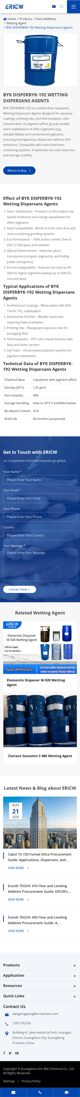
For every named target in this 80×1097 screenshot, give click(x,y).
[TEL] (40, 1093)
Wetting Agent (16, 23)
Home (11, 19)
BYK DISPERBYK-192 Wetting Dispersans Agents (40, 27)
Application (13, 975)
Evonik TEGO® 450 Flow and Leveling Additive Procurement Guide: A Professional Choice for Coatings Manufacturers (37, 920)
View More (19, 868)
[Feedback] (67, 1093)
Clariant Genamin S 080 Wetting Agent (40, 756)
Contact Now (20, 589)
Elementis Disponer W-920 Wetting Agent (36, 682)
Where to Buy (19, 171)
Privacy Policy (31, 1081)
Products (25, 19)
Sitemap (9, 1081)
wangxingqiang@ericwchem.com (35, 1014)
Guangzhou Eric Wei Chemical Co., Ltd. (47, 1069)
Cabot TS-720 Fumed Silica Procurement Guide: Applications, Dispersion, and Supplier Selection (39, 857)
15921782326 (21, 1023)
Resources (12, 985)
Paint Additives (46, 19)
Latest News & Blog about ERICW (40, 788)
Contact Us (14, 1006)
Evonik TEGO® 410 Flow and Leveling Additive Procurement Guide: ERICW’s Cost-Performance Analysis (38, 889)
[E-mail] (13, 1093)
